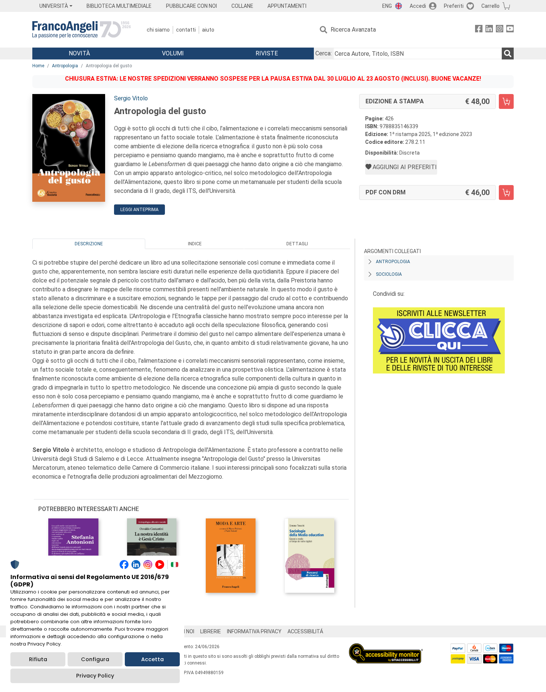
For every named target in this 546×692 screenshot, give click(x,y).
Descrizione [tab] (89, 243)
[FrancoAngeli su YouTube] (510, 30)
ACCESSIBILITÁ (305, 631)
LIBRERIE (210, 631)
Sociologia (389, 274)
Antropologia (65, 65)
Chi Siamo (158, 30)
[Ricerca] (508, 53)
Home (38, 65)
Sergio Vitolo (131, 98)
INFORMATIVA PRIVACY (254, 631)
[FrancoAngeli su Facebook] (478, 30)
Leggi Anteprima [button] (139, 209)
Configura (95, 659)
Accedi (418, 6)
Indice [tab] (195, 243)
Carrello (490, 6)
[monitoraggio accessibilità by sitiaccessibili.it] (386, 647)
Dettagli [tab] (297, 243)
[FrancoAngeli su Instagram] (499, 30)
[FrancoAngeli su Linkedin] (489, 30)
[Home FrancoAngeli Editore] (81, 30)
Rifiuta (38, 659)
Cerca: (323, 53)
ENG (387, 6)
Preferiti (454, 6)
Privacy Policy (95, 675)
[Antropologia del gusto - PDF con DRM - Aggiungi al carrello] (506, 192)
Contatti (186, 30)
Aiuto (208, 30)
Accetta (152, 659)
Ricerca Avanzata (353, 29)
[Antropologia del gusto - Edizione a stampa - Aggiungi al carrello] (506, 101)
